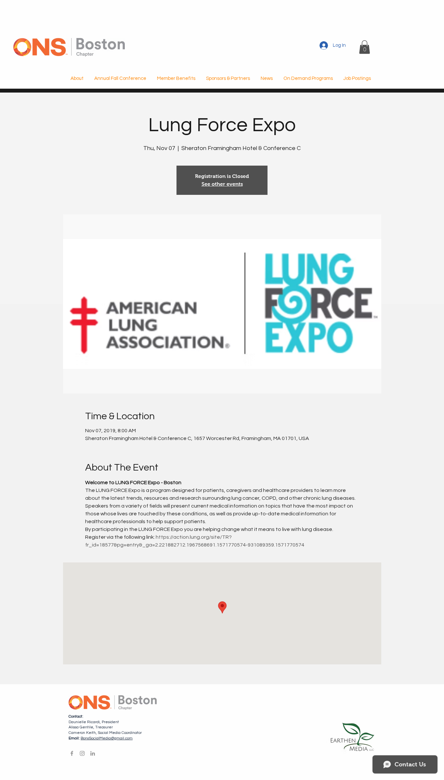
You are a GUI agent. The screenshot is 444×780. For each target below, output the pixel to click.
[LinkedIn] (92, 753)
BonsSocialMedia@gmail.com (107, 738)
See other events (222, 184)
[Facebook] (72, 753)
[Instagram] (82, 753)
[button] (364, 47)
